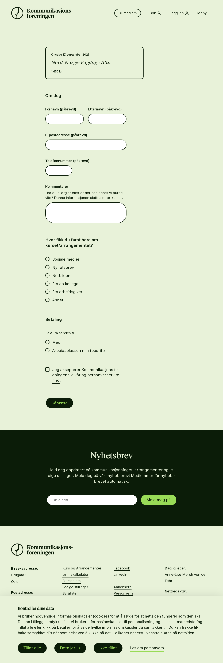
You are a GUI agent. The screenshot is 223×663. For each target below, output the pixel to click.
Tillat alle (32, 647)
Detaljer (67, 647)
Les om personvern (147, 648)
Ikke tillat (108, 647)
